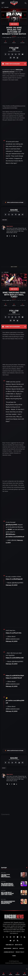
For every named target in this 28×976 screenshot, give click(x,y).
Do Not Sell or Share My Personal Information (14, 952)
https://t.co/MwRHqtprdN (14, 576)
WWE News (6, 7)
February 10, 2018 (11, 582)
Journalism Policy (9, 941)
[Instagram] (10, 57)
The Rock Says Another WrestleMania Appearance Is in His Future (7, 865)
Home (2, 7)
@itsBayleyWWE (11, 523)
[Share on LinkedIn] (12, 214)
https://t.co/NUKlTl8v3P (14, 667)
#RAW (10, 528)
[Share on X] (9, 214)
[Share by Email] (22, 214)
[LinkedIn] (15, 54)
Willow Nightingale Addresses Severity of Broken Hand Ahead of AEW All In (8, 874)
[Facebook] (5, 54)
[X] (9, 54)
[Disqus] (14, 825)
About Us (15, 937)
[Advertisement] (14, 183)
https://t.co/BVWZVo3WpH (15, 665)
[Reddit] (17, 57)
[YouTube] (22, 54)
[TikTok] (14, 930)
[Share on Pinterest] (15, 214)
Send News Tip (10, 934)
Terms (14, 945)
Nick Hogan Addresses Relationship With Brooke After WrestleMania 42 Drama (8, 891)
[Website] (7, 236)
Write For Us (18, 934)
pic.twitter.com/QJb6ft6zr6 (15, 535)
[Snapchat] (14, 57)
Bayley (3, 757)
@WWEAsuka (10, 532)
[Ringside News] (14, 3)
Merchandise (7, 937)
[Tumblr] (21, 926)
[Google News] (12, 54)
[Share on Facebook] (5, 214)
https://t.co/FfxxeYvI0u (13, 628)
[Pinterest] (19, 54)
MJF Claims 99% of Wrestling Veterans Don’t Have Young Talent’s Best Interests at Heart (7, 883)
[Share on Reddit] (19, 214)
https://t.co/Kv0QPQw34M (15, 650)
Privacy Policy (20, 941)
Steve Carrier (6, 37)
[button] (25, 3)
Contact (21, 937)
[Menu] (3, 3)
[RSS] (17, 930)
